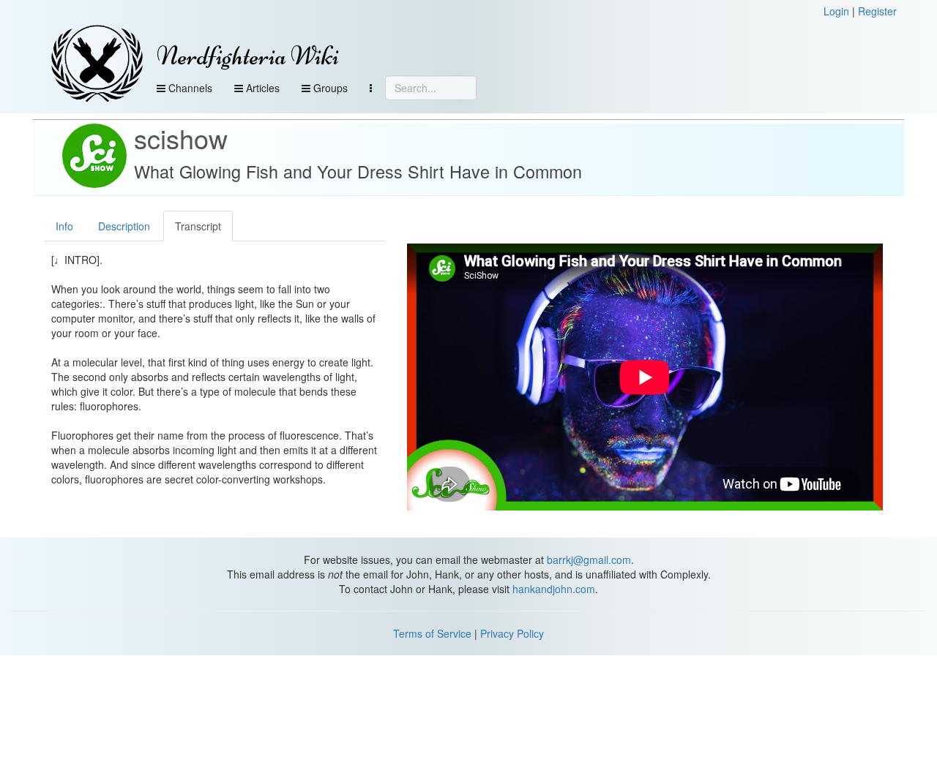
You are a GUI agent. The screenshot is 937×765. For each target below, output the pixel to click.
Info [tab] (64, 226)
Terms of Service (432, 633)
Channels (188, 87)
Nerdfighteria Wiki (248, 56)
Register (877, 11)
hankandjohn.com (553, 588)
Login (836, 11)
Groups (329, 87)
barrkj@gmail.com (589, 559)
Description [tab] (124, 226)
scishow (181, 138)
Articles (261, 87)
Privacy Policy (512, 633)
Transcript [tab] (198, 226)
